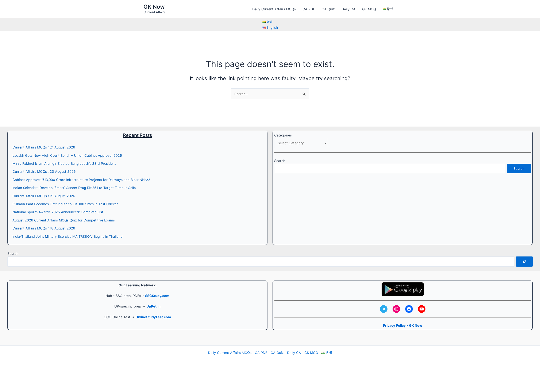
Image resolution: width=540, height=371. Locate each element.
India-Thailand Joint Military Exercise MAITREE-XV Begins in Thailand (67, 236)
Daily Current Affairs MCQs (274, 9)
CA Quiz (328, 9)
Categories (283, 135)
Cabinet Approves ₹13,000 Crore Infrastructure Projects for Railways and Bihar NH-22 (81, 180)
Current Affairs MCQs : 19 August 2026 (43, 196)
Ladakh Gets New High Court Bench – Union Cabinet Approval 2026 (67, 155)
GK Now (154, 6)
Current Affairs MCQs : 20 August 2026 (44, 171)
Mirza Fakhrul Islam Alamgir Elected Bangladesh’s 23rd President (64, 163)
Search (279, 161)
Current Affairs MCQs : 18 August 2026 (43, 228)
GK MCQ (369, 9)
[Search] (524, 261)
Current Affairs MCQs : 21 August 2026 (43, 147)
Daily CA (348, 9)
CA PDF (308, 9)
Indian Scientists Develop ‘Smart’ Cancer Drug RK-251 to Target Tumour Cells (74, 188)
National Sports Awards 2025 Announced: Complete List (57, 212)
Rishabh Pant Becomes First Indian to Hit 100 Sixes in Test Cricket (65, 204)
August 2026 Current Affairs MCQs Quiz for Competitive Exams (63, 220)
